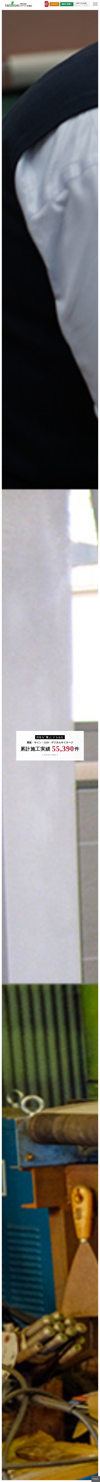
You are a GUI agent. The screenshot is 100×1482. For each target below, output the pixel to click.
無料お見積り (67, 4)
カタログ (54, 4)
